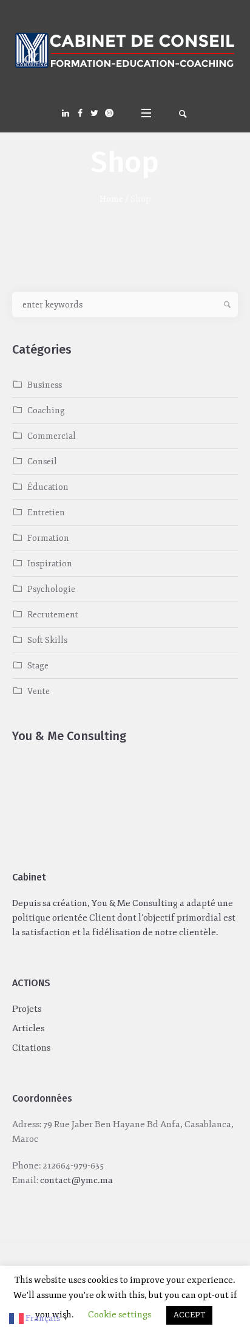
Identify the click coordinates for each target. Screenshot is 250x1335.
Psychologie (51, 589)
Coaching (46, 410)
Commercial (51, 436)
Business (44, 385)
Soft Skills (47, 640)
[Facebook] (80, 113)
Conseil (42, 461)
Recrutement (52, 614)
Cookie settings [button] (119, 1314)
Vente (38, 691)
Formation (48, 538)
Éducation (48, 487)
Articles (28, 1028)
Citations (31, 1048)
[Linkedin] (65, 113)
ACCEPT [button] (189, 1315)
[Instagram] (109, 113)
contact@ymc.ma (76, 1180)
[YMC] (125, 51)
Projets (26, 1009)
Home (111, 199)
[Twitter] (94, 113)
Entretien (46, 512)
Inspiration (49, 563)
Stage (38, 666)
